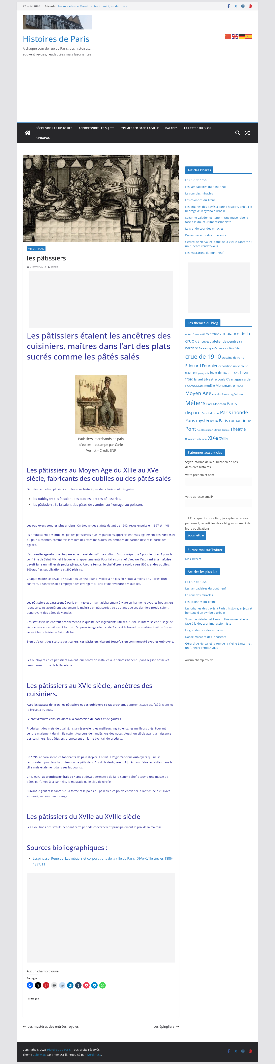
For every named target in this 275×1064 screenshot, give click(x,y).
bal (240, 341)
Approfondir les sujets (96, 128)
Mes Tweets (193, 559)
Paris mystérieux (201, 420)
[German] (242, 36)
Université (190, 438)
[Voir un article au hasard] (247, 133)
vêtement (202, 438)
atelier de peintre (225, 341)
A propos (43, 138)
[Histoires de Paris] (27, 133)
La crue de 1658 (196, 180)
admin (54, 266)
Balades (171, 128)
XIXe (213, 437)
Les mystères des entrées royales (53, 1026)
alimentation (210, 334)
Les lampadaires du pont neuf (205, 187)
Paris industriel (210, 413)
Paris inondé (234, 412)
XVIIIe (223, 438)
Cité (237, 348)
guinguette (203, 373)
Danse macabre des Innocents (205, 235)
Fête (194, 373)
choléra (229, 348)
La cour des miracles (199, 193)
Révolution (207, 430)
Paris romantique (235, 420)
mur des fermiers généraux (227, 394)
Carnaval (219, 348)
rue (199, 430)
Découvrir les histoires (54, 128)
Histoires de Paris (56, 38)
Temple (226, 429)
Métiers (195, 403)
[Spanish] (248, 36)
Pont (190, 428)
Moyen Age (198, 393)
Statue (217, 430)
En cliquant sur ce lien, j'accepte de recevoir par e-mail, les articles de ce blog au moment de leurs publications (217, 523)
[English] (235, 36)
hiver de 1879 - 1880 (224, 373)
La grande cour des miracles (204, 228)
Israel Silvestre (205, 379)
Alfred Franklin (193, 334)
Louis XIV (224, 379)
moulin (241, 385)
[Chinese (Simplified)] (228, 36)
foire (188, 373)
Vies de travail (36, 248)
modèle (209, 386)
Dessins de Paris (233, 358)
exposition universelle (233, 366)
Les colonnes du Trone (200, 200)
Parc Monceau (216, 404)
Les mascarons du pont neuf (204, 253)
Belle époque (206, 348)
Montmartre (225, 385)
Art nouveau (203, 341)
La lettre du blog (197, 128)
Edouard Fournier (201, 365)
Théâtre (238, 429)
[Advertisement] (137, 92)
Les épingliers (163, 1026)
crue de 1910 (203, 356)
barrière (191, 347)
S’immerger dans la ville (140, 128)
